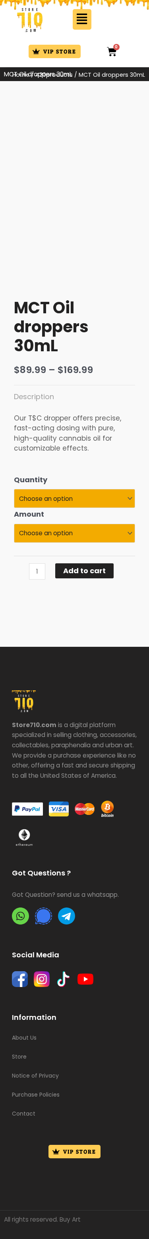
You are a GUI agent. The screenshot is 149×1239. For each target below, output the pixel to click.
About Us (24, 1038)
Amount (29, 514)
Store (19, 1057)
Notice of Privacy (35, 1076)
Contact (23, 1114)
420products (54, 75)
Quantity (30, 480)
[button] (82, 19)
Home (20, 75)
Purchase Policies (36, 1095)
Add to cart (84, 571)
